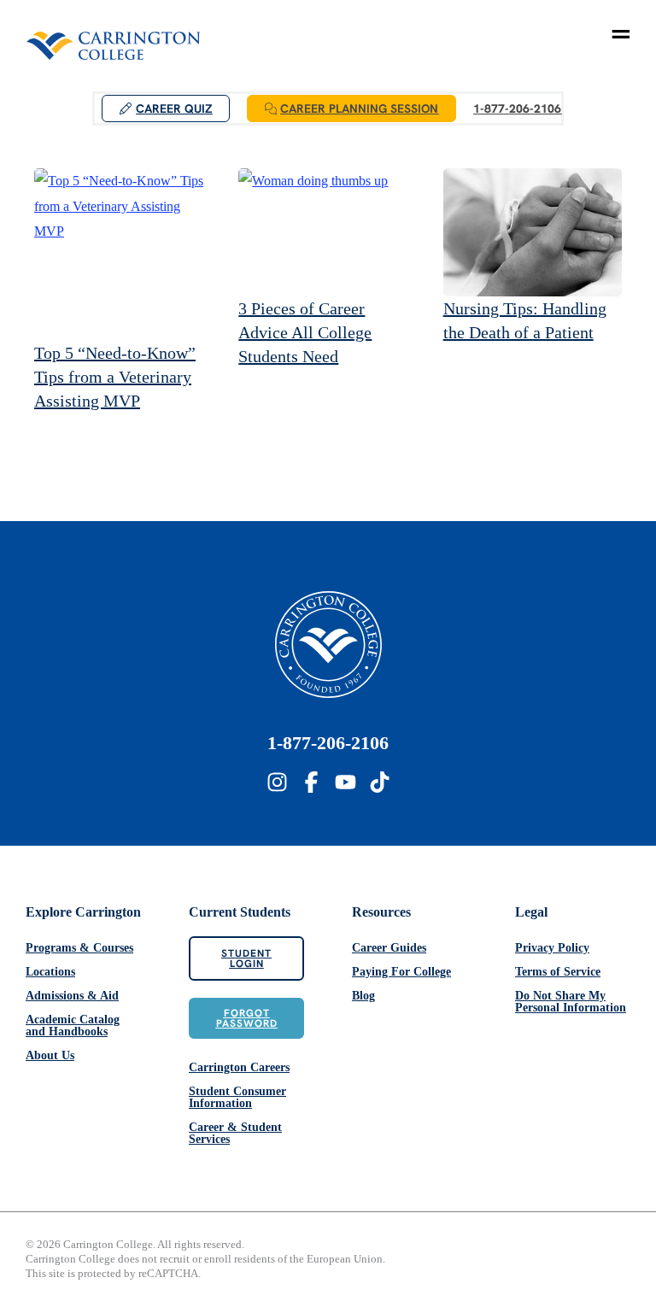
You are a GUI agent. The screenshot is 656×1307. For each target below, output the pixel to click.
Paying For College (401, 971)
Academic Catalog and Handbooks (73, 1025)
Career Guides (389, 947)
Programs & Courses (79, 947)
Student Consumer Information (237, 1097)
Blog (363, 995)
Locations (50, 971)
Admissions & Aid (72, 995)
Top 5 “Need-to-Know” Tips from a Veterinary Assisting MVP (115, 376)
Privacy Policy (552, 947)
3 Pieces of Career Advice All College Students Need (305, 332)
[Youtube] (345, 782)
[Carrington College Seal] (328, 644)
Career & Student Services (235, 1133)
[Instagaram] (277, 782)
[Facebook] (311, 782)
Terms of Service (557, 971)
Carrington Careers (239, 1067)
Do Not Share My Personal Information (570, 1001)
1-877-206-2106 (328, 742)
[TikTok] (379, 782)
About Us (50, 1055)
